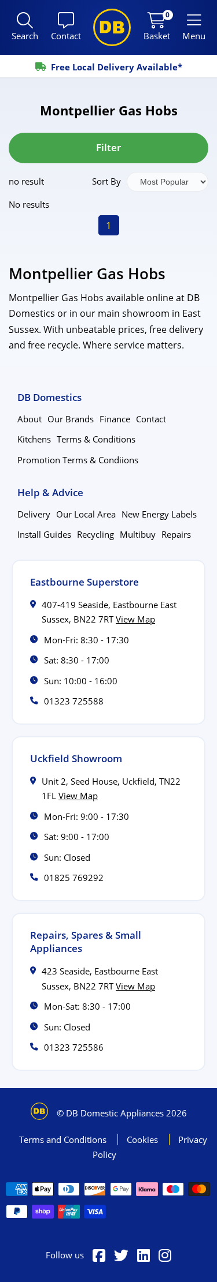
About (29, 419)
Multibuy (138, 534)
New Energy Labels (159, 514)
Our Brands (70, 419)
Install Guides (44, 534)
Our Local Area (86, 514)
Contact (151, 419)
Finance (115, 419)
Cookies (143, 1139)
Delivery (33, 514)
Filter (108, 147)
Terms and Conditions (64, 1139)
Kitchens (34, 439)
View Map (135, 619)
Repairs (176, 534)
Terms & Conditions (96, 439)
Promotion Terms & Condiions (77, 460)
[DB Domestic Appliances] (112, 27)
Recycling (95, 534)
